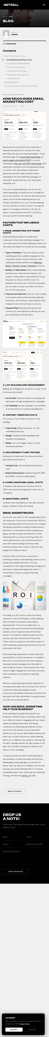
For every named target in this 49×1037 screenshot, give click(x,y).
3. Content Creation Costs (15, 67)
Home (5, 16)
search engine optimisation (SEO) (16, 160)
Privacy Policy (25, 1024)
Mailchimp (38, 262)
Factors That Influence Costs (15, 56)
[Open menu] (44, 4)
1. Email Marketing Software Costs (19, 60)
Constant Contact (19, 266)
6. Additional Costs (13, 78)
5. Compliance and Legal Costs (17, 75)
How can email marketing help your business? (21, 86)
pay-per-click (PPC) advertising (28, 163)
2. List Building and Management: (18, 64)
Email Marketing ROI (11, 82)
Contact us (26, 775)
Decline (32, 1029)
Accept (14, 1029)
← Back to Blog (13, 791)
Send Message (15, 871)
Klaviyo (8, 266)
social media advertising (30, 157)
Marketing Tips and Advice (13, 95)
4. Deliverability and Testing (16, 71)
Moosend (32, 266)
